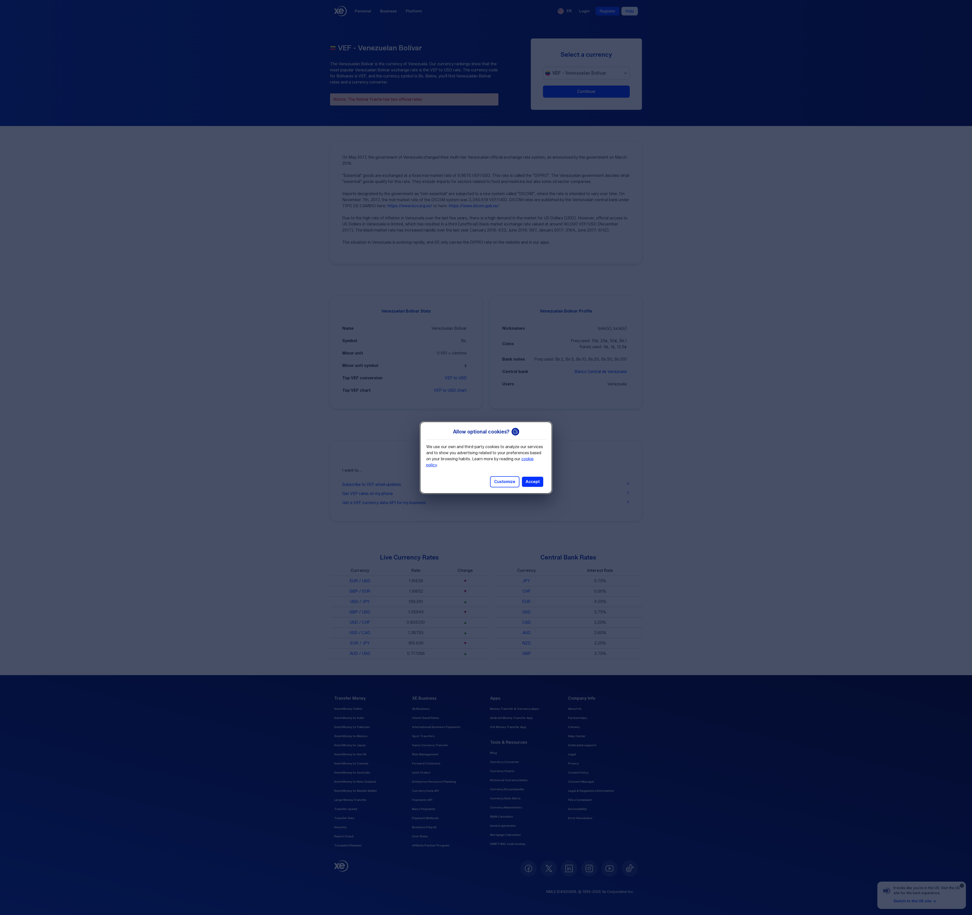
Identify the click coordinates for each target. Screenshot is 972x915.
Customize (504, 481)
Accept (532, 481)
